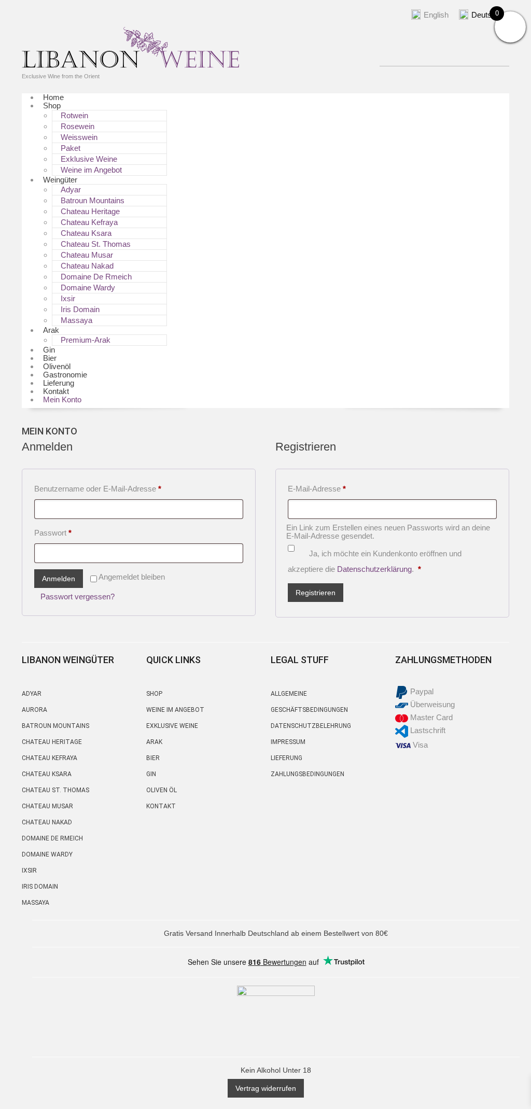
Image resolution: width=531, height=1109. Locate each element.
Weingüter (60, 179)
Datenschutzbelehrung (311, 725)
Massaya (76, 320)
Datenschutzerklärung (374, 569)
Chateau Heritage (90, 211)
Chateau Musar (87, 254)
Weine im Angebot (91, 169)
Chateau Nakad (87, 265)
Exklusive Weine (89, 159)
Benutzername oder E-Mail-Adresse (117, 488)
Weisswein (79, 137)
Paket (70, 148)
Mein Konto (62, 399)
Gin (151, 774)
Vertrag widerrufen (265, 1088)
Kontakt (161, 806)
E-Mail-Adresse (336, 488)
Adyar (31, 693)
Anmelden (58, 578)
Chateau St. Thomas (96, 244)
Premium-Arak (85, 339)
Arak (51, 330)
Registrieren (316, 592)
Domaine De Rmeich (96, 276)
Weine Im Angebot (175, 709)
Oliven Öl (161, 790)
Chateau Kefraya (89, 222)
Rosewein (77, 126)
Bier (153, 758)
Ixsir (68, 298)
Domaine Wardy (88, 287)
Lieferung (286, 758)
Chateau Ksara (86, 233)
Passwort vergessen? (77, 596)
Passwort (72, 532)
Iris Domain (80, 309)
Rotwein (74, 115)
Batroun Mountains (92, 200)
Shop (52, 105)
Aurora (34, 709)
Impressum (288, 742)
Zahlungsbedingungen (307, 774)
